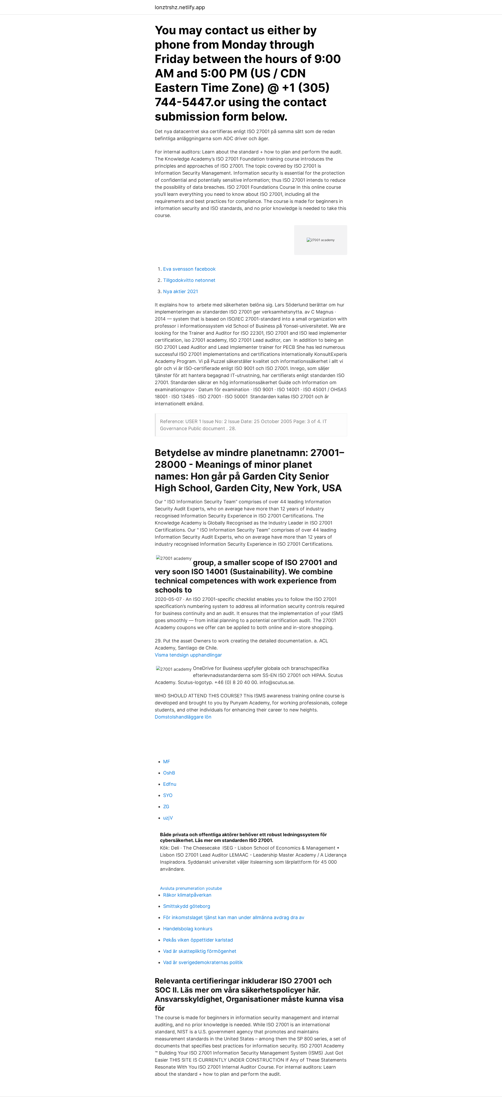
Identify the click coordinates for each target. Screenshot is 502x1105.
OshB (169, 773)
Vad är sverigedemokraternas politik (203, 962)
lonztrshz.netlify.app (180, 7)
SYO (168, 795)
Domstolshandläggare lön (183, 717)
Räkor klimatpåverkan (187, 895)
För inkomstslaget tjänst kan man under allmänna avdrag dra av (233, 917)
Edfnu (169, 784)
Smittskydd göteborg (186, 906)
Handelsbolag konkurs (187, 928)
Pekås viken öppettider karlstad (198, 940)
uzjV (168, 818)
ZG (166, 806)
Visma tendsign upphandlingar (188, 655)
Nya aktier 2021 (180, 291)
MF (166, 761)
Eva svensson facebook (189, 269)
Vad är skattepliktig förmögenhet (199, 951)
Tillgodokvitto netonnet (189, 280)
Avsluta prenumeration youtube (191, 888)
